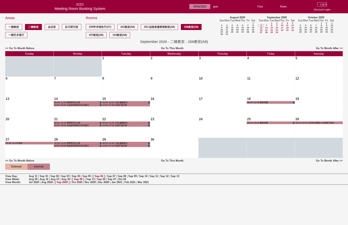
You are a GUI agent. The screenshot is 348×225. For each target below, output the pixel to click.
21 (248, 30)
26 (237, 32)
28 (248, 32)
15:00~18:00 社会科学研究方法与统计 (71, 105)
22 (253, 30)
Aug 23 (55, 179)
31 (227, 34)
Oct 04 (122, 179)
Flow (260, 6)
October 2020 (316, 17)
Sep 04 (76, 176)
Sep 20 (101, 179)
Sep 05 (86, 176)
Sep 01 (44, 176)
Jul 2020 (34, 182)
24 (227, 32)
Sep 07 (111, 176)
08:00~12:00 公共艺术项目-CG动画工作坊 (314, 123)
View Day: (11, 176)
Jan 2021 (116, 182)
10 (227, 27)
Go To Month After (327, 48)
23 (222, 32)
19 (237, 30)
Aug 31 (33, 176)
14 (248, 27)
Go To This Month (172, 48)
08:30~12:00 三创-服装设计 (115, 102)
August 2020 (237, 17)
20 (242, 30)
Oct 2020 (77, 182)
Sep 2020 (62, 182)
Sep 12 (164, 176)
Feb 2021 (130, 182)
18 (232, 30)
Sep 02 (54, 176)
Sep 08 (122, 176)
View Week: (12, 179)
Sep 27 (112, 179)
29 (253, 32)
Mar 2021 (143, 182)
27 (242, 32)
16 (222, 30)
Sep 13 (175, 176)
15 (253, 27)
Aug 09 (33, 179)
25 (232, 32)
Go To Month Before (21, 48)
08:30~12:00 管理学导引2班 (67, 102)
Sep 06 (99, 176)
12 (237, 27)
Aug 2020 (47, 182)
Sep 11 (154, 176)
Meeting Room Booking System (80, 9)
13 (242, 27)
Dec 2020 (103, 182)
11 (232, 27)
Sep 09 (132, 176)
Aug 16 (44, 179)
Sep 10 (143, 176)
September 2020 (277, 17)
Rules (283, 6)
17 (227, 30)
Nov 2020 (90, 182)
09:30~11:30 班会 (14, 143)
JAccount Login (322, 9)
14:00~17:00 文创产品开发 (114, 105)
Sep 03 (65, 176)
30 (222, 34)
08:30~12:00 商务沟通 (257, 102)
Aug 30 (65, 179)
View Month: (13, 182)
